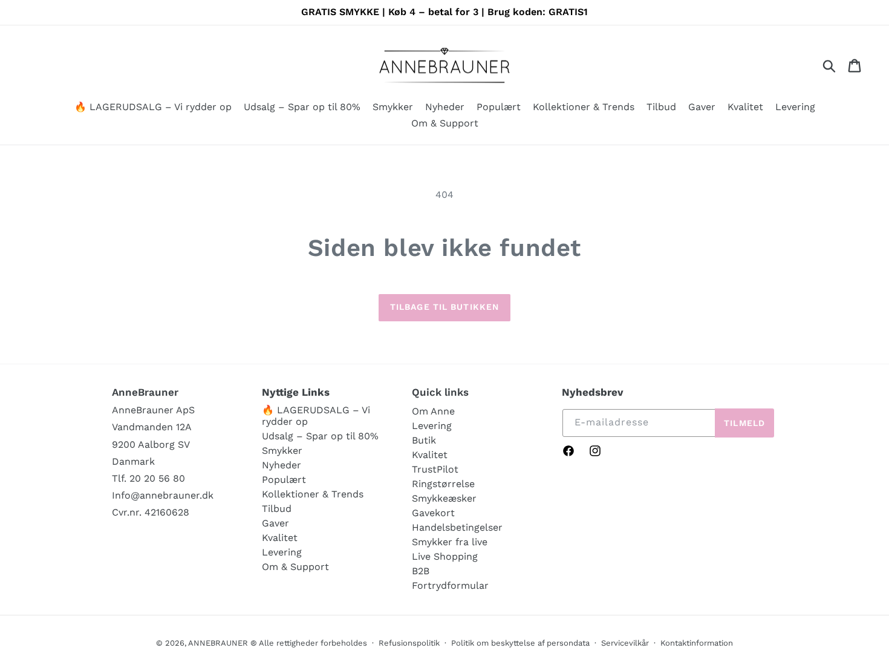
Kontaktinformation (696, 642)
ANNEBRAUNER (218, 642)
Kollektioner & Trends (312, 494)
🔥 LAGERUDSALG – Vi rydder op (316, 415)
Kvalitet (280, 537)
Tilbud (276, 508)
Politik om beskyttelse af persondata (520, 642)
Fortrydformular (450, 585)
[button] (392, 108)
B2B (420, 571)
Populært (284, 479)
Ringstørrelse (443, 484)
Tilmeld (744, 423)
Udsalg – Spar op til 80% (320, 436)
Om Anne (433, 411)
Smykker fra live (449, 542)
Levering (282, 552)
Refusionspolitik (409, 642)
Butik (424, 440)
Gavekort (433, 513)
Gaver (275, 523)
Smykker (282, 450)
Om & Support (295, 566)
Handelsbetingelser (457, 527)
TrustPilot (435, 469)
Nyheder (281, 465)
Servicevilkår (625, 642)
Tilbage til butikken (444, 307)
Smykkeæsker (444, 498)
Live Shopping (445, 556)
